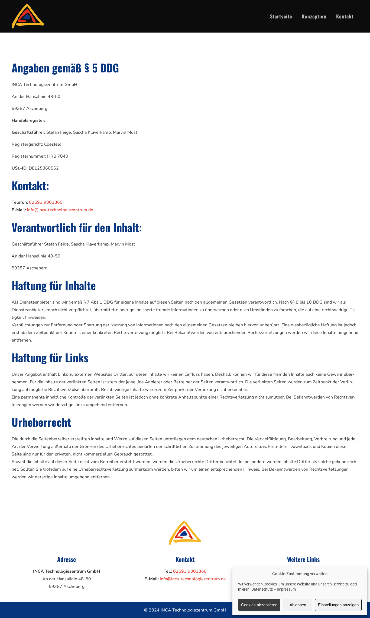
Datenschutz (262, 589)
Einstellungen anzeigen (338, 605)
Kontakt (344, 16)
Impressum (286, 589)
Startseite (281, 16)
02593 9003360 (46, 202)
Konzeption (314, 16)
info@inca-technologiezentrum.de (60, 210)
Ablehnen (298, 605)
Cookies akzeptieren (259, 605)
